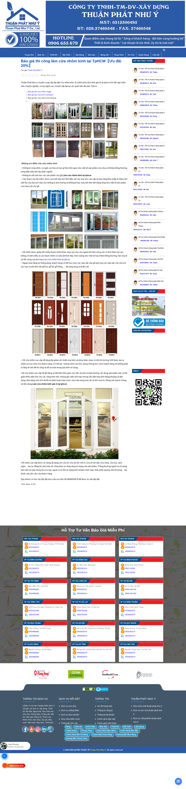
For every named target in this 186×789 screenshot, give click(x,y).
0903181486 (144, 138)
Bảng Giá (105, 55)
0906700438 (137, 175)
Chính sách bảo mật (106, 719)
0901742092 (137, 189)
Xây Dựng (80, 55)
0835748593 (144, 263)
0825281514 (82, 568)
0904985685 (144, 160)
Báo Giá (103, 727)
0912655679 (34, 547)
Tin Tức (131, 55)
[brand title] (42, 674)
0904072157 (137, 230)
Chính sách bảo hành (106, 723)
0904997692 (144, 252)
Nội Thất (66, 55)
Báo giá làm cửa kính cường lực (40, 95)
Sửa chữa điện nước (70, 719)
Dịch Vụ (41, 55)
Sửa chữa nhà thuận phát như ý (147, 706)
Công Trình (119, 55)
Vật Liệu (92, 55)
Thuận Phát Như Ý (34, 70)
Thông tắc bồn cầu (69, 723)
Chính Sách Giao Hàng (102, 734)
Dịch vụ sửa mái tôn (70, 715)
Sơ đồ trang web (104, 706)
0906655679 (144, 72)
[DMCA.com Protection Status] (89, 689)
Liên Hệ (156, 55)
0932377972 (144, 274)
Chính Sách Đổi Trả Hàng (77, 734)
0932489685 (144, 285)
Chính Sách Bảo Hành (106, 730)
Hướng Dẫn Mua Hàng (126, 734)
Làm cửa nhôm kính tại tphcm (56, 259)
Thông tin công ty (105, 710)
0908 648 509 (130, 589)
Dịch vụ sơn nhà (68, 706)
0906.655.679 (16, 766)
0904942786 (144, 241)
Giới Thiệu (90, 727)
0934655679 (144, 83)
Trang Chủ (29, 55)
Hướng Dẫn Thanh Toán (76, 738)
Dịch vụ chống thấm (70, 710)
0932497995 (144, 127)
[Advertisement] (74, 503)
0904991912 (144, 215)
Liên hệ (78, 727)
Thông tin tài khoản (105, 715)
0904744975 (137, 204)
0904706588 (144, 116)
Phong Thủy (86, 730)
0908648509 (144, 105)
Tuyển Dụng (143, 55)
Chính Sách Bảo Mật (129, 730)
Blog (68, 727)
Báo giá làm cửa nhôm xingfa (39, 92)
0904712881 (144, 149)
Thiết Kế (54, 55)
